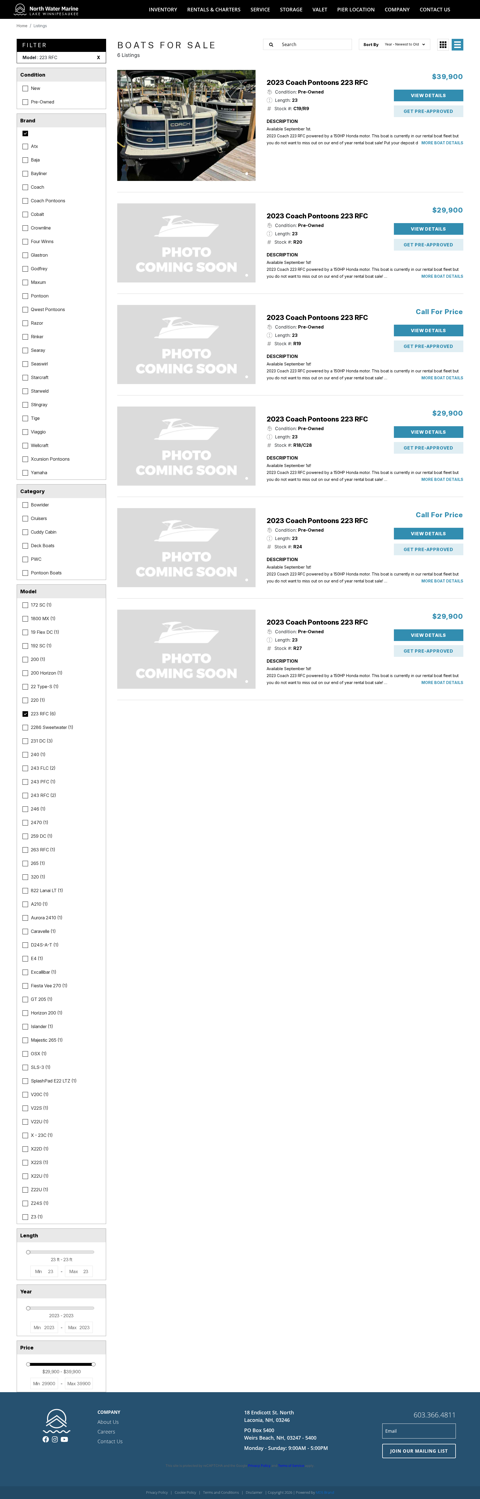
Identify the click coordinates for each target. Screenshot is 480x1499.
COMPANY (397, 9)
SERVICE (260, 9)
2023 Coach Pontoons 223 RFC (317, 83)
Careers (106, 1431)
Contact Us (110, 1441)
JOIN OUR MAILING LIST (419, 1451)
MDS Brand (325, 1492)
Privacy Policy (259, 1465)
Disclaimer (254, 1492)
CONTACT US (435, 9)
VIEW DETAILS (428, 95)
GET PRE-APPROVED (428, 111)
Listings (40, 25)
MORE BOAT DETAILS (442, 142)
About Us (108, 1422)
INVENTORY (163, 9)
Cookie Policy (185, 1492)
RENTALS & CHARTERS (214, 9)
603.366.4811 (435, 1414)
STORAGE (291, 9)
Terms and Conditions (221, 1492)
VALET (319, 9)
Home (22, 25)
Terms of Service (291, 1465)
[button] (246, 173)
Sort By (371, 44)
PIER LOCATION (356, 9)
